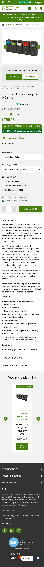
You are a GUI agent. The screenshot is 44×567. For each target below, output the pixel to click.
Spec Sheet (30, 77)
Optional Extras (9, 177)
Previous (6, 47)
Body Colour (7, 152)
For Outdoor (16, 86)
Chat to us (14, 77)
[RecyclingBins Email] (9, 2)
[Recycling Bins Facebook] (5, 530)
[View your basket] (40, 8)
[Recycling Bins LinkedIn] (12, 530)
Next (38, 47)
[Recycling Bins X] (19, 530)
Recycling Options (10, 164)
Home (4, 86)
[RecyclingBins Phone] (3, 2)
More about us (8, 510)
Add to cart (30, 209)
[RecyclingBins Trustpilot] (30, 2)
